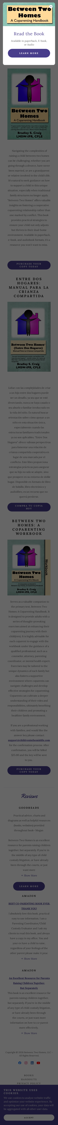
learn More (29, 53)
